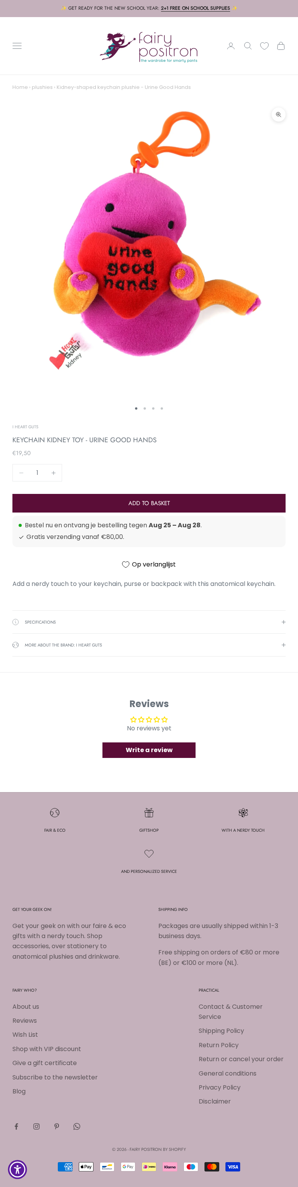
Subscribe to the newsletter (55, 1077)
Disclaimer (215, 1101)
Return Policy (219, 1045)
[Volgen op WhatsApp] (77, 1126)
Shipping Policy (221, 1030)
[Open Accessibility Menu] (17, 1169)
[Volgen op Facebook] (16, 1126)
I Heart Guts (25, 427)
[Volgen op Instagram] (36, 1126)
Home (20, 87)
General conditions (227, 1073)
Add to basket (149, 503)
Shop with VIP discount (46, 1048)
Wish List (25, 1034)
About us (25, 1006)
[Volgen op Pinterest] (57, 1126)
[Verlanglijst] (264, 46)
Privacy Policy (220, 1087)
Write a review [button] (149, 750)
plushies (42, 87)
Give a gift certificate (44, 1062)
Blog (19, 1091)
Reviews (24, 1020)
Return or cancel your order (241, 1059)
